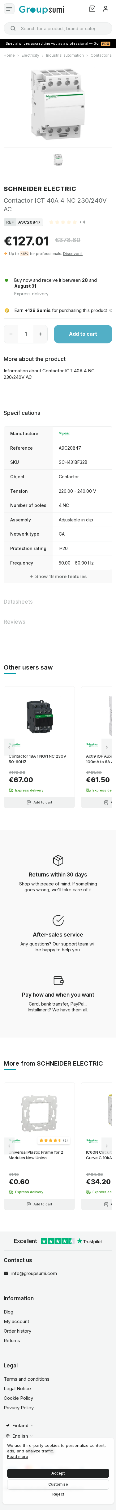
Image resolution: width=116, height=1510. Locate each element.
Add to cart (83, 334)
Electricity (30, 55)
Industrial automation (65, 55)
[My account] (105, 8)
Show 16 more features (61, 576)
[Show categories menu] (9, 8)
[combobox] (58, 28)
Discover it (73, 253)
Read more (17, 1456)
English (20, 1436)
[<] (9, 747)
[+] (40, 334)
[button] (67, 222)
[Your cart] (92, 8)
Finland (20, 1425)
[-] (11, 334)
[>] (106, 747)
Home (9, 55)
